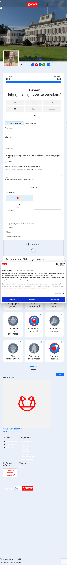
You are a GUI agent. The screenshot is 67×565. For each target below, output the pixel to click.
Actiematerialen (11, 441)
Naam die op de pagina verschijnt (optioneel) (19, 179)
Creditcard (19, 207)
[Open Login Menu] (1, 8)
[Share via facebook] (32, 64)
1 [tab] (32, 366)
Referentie (9, 211)
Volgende (33, 187)
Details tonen (57, 293)
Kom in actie (10, 447)
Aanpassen (32, 299)
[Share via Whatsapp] (43, 64)
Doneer (59, 374)
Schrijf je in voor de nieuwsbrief (10, 472)
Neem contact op (27, 460)
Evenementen (11, 444)
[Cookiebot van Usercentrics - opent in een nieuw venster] (57, 264)
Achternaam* (9, 137)
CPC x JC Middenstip (49, 65)
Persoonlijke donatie (14, 123)
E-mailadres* (9, 149)
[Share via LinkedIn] (40, 64)
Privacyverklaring (27, 441)
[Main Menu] (0, 1)
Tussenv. (7, 135)
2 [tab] (36, 366)
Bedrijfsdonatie (31, 123)
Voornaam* (8, 128)
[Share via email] (36, 64)
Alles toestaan (54, 299)
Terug (9, 232)
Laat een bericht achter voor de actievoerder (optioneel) (23, 170)
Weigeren (12, 299)
